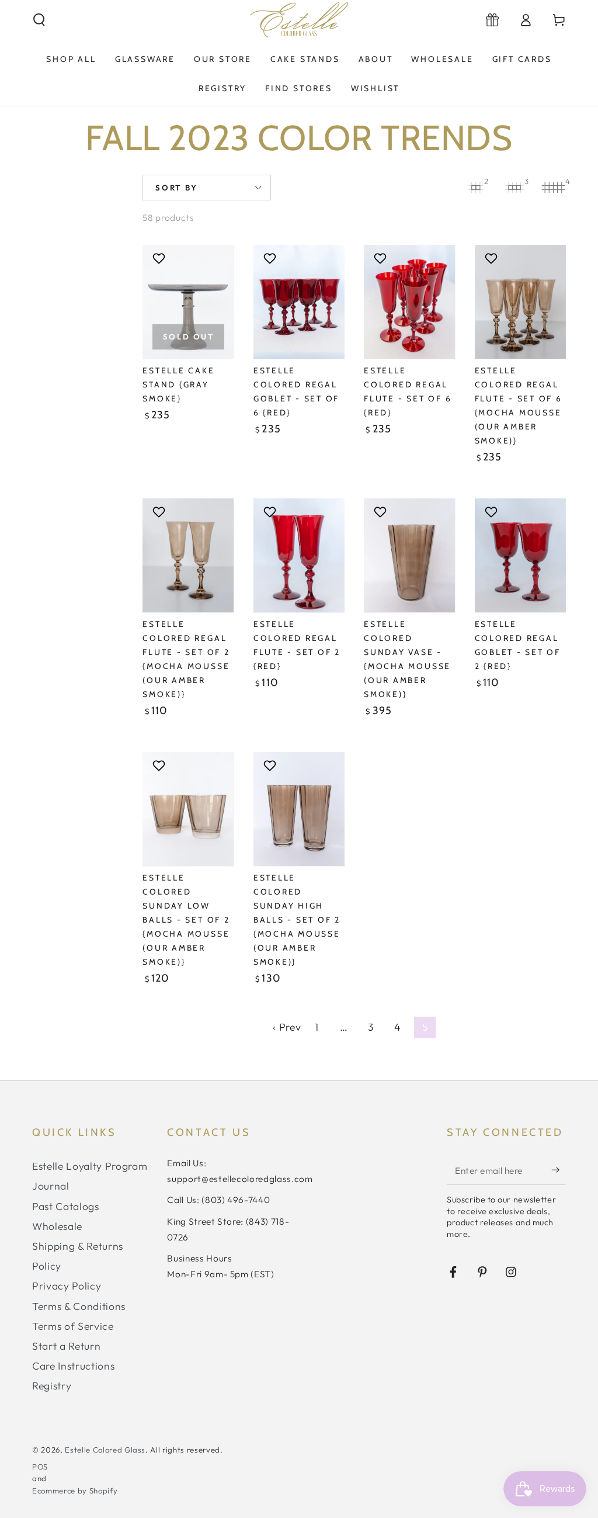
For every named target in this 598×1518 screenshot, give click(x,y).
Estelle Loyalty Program (89, 1166)
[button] (39, 20)
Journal (50, 1186)
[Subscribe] (558, 1170)
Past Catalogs (65, 1206)
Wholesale (57, 1226)
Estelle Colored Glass (105, 1449)
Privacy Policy (66, 1285)
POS (40, 1466)
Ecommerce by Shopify (74, 1490)
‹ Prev (287, 1027)
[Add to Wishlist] (160, 258)
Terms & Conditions (79, 1306)
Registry (51, 1385)
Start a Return (66, 1346)
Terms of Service (73, 1326)
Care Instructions (73, 1366)
